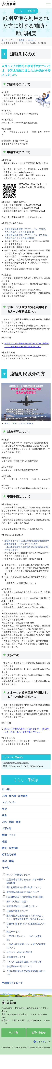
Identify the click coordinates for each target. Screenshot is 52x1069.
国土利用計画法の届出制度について (23, 887)
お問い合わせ (38, 1032)
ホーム (4, 40)
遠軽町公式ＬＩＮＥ (16, 957)
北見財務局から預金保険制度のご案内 (24, 897)
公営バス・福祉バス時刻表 (19, 952)
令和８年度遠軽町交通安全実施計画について (25, 973)
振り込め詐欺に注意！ (17, 901)
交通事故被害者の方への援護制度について (25, 925)
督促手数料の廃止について (19, 966)
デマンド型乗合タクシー (18, 874)
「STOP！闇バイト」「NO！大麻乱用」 (24, 938)
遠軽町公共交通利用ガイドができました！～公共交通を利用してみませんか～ (25, 917)
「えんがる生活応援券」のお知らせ (23, 961)
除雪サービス (12, 931)
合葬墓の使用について (17, 911)
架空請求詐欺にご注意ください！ (22, 906)
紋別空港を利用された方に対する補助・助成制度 (25, 881)
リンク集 (13, 1032)
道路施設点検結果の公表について (22, 892)
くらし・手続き (17, 40)
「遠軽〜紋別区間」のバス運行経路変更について (25, 946)
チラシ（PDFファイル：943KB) (19, 423)
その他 (30, 40)
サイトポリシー (43, 1041)
